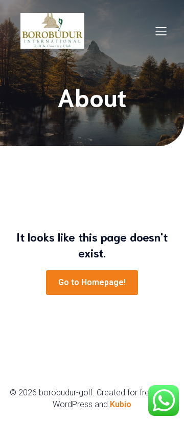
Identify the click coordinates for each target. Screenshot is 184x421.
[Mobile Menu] (161, 30)
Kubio (120, 404)
